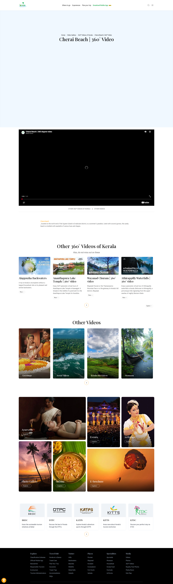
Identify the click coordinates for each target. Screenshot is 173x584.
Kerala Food (111, 567)
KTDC (133, 520)
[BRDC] (32, 510)
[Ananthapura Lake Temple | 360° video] (68, 266)
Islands (70, 573)
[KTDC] (141, 510)
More (21, 292)
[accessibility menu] (4, 580)
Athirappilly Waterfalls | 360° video (135, 279)
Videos (128, 557)
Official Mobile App (36, 560)
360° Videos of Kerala (85, 35)
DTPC (52, 520)
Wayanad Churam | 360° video (101, 279)
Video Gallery (71, 35)
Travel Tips (53, 570)
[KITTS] (113, 510)
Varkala (90, 573)
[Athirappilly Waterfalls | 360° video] (137, 266)
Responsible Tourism (37, 567)
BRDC (25, 520)
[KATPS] (86, 510)
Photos (128, 560)
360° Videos (130, 564)
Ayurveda (110, 557)
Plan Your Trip (54, 564)
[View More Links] (152, 5)
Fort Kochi (91, 570)
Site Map (129, 573)
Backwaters (72, 560)
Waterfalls (72, 570)
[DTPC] (59, 510)
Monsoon (110, 560)
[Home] (23, 5)
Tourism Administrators (38, 573)
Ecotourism (34, 570)
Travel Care (53, 560)
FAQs (51, 576)
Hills (70, 557)
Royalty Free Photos (132, 567)
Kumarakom (92, 567)
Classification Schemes (37, 557)
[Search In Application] (148, 5)
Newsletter (34, 564)
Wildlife (71, 567)
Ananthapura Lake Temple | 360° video (64, 279)
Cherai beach (44, 221)
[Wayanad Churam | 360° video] (103, 266)
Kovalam (90, 564)
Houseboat (110, 564)
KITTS (106, 520)
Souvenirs (52, 567)
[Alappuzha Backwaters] (34, 266)
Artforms (110, 573)
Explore (148, 306)
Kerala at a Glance (55, 557)
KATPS (79, 520)
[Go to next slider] (86, 305)
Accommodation (54, 573)
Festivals (110, 570)
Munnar (90, 557)
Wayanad (91, 560)
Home (63, 35)
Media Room (130, 570)
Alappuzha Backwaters (33, 278)
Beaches (71, 564)
